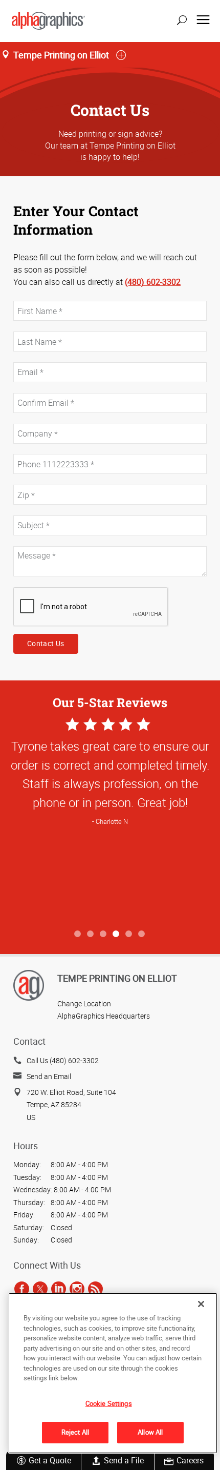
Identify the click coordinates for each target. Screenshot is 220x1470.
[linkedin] (58, 1289)
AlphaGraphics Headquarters (103, 1016)
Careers (190, 1460)
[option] (110, 820)
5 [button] (129, 934)
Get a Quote (50, 1460)
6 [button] (142, 934)
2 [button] (91, 934)
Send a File (124, 1460)
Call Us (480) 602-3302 (63, 1060)
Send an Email (49, 1076)
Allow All (150, 1432)
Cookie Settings (108, 1403)
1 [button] (78, 934)
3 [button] (103, 934)
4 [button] (116, 934)
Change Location (84, 1003)
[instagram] (77, 1289)
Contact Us (45, 643)
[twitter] (40, 1289)
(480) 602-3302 (153, 281)
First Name (29, 295)
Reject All (75, 1432)
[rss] (95, 1289)
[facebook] (21, 1289)
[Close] (201, 1304)
